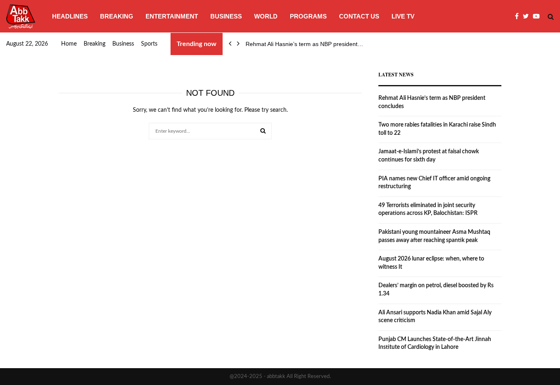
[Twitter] (528, 16)
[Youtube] (538, 16)
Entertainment (172, 16)
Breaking (116, 16)
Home (69, 44)
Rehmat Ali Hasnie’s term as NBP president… (304, 44)
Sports (149, 44)
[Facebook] (519, 16)
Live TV (403, 16)
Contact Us (359, 16)
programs (308, 16)
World (266, 16)
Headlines (70, 16)
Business (226, 16)
